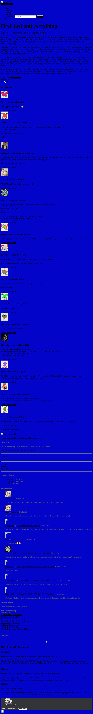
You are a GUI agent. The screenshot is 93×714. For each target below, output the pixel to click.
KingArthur (9, 526)
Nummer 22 (9, 567)
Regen (7, 484)
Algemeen (4, 669)
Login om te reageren (8, 110)
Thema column (15, 77)
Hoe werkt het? (10, 14)
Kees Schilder (10, 580)
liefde (7, 80)
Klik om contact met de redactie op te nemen (18, 451)
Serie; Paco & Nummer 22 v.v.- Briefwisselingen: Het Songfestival (29, 656)
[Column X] (5, 2)
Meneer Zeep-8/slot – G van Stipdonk (15, 629)
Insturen (4, 459)
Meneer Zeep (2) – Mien (10, 617)
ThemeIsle (23, 709)
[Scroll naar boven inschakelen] (2, 711)
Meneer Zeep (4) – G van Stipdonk (14, 621)
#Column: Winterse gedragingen (28, 526)
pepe (7, 539)
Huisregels (5, 466)
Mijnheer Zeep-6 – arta (10, 625)
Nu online (4, 469)
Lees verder (5, 665)
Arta (7, 498)
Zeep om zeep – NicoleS (10, 623)
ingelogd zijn (11, 438)
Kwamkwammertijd (19, 539)
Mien (7, 553)
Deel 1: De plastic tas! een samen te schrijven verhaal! (36, 567)
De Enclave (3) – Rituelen (11, 688)
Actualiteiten (5, 652)
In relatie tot (9, 479)
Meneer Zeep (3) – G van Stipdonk (14, 619)
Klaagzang (9, 482)
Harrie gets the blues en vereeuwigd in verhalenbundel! (31, 553)
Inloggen (8, 10)
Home (7, 8)
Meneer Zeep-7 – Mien (9, 627)
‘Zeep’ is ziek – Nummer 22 (11, 615)
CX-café (8, 12)
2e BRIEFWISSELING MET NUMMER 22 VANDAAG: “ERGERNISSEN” (31, 673)
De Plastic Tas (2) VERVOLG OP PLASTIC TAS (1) (37, 580)
